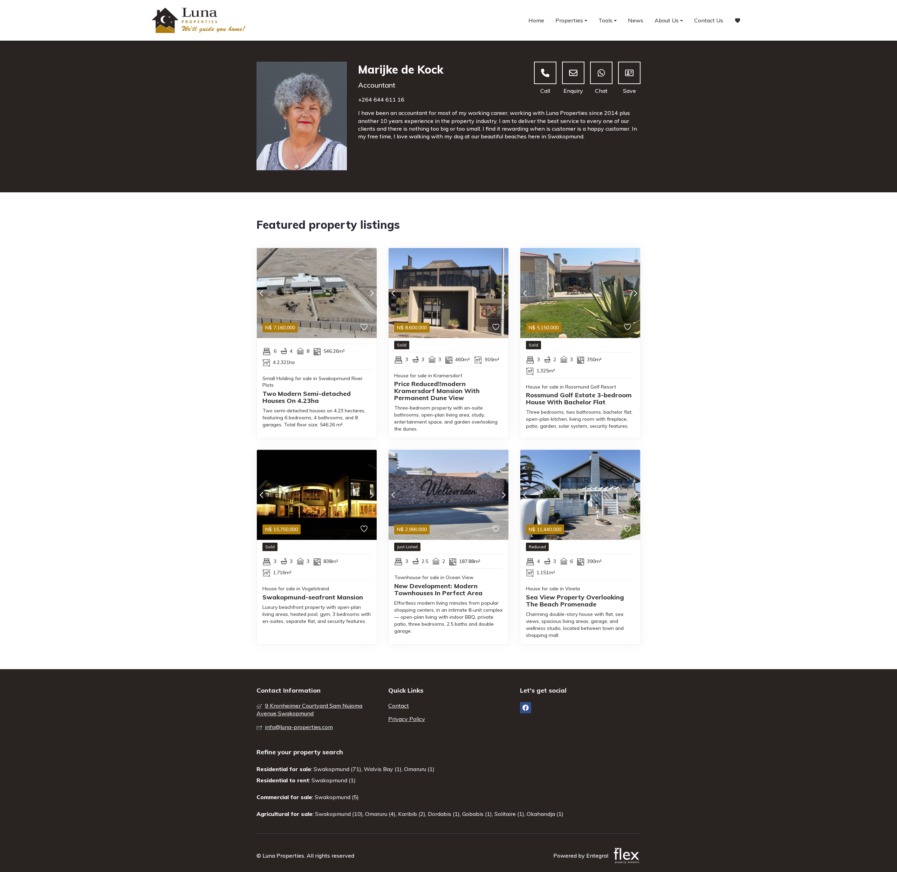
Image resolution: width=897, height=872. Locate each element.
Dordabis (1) (444, 813)
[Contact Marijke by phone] (545, 73)
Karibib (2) (411, 813)
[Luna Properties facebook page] (525, 708)
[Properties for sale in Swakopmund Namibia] (200, 20)
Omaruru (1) (419, 769)
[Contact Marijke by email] (573, 73)
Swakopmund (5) (337, 797)
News (635, 20)
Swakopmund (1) (333, 780)
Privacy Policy (406, 718)
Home (536, 20)
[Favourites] (737, 20)
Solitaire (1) (509, 813)
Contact (398, 705)
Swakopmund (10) (339, 813)
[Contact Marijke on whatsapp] (601, 73)
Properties (569, 20)
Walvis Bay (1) (383, 769)
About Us (667, 20)
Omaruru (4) (380, 813)
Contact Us (708, 20)
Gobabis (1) (477, 813)
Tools (606, 20)
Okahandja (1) (545, 813)
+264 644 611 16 (381, 99)
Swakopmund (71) (337, 769)
